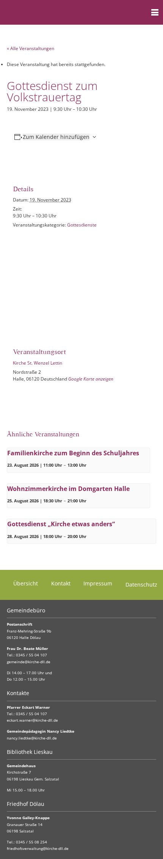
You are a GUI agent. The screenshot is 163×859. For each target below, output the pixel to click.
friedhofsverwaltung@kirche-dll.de (38, 848)
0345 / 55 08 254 (31, 842)
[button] (140, 12)
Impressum (97, 583)
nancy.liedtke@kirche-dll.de (32, 738)
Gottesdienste (82, 225)
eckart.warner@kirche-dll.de (32, 720)
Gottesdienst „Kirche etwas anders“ (61, 524)
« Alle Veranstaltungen (30, 48)
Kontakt (61, 583)
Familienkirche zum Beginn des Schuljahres (73, 453)
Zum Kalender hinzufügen (56, 137)
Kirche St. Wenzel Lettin (37, 363)
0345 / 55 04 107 (31, 655)
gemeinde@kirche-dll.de (28, 661)
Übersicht (25, 583)
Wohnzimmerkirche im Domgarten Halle (68, 489)
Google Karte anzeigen (90, 379)
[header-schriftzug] (43, 12)
